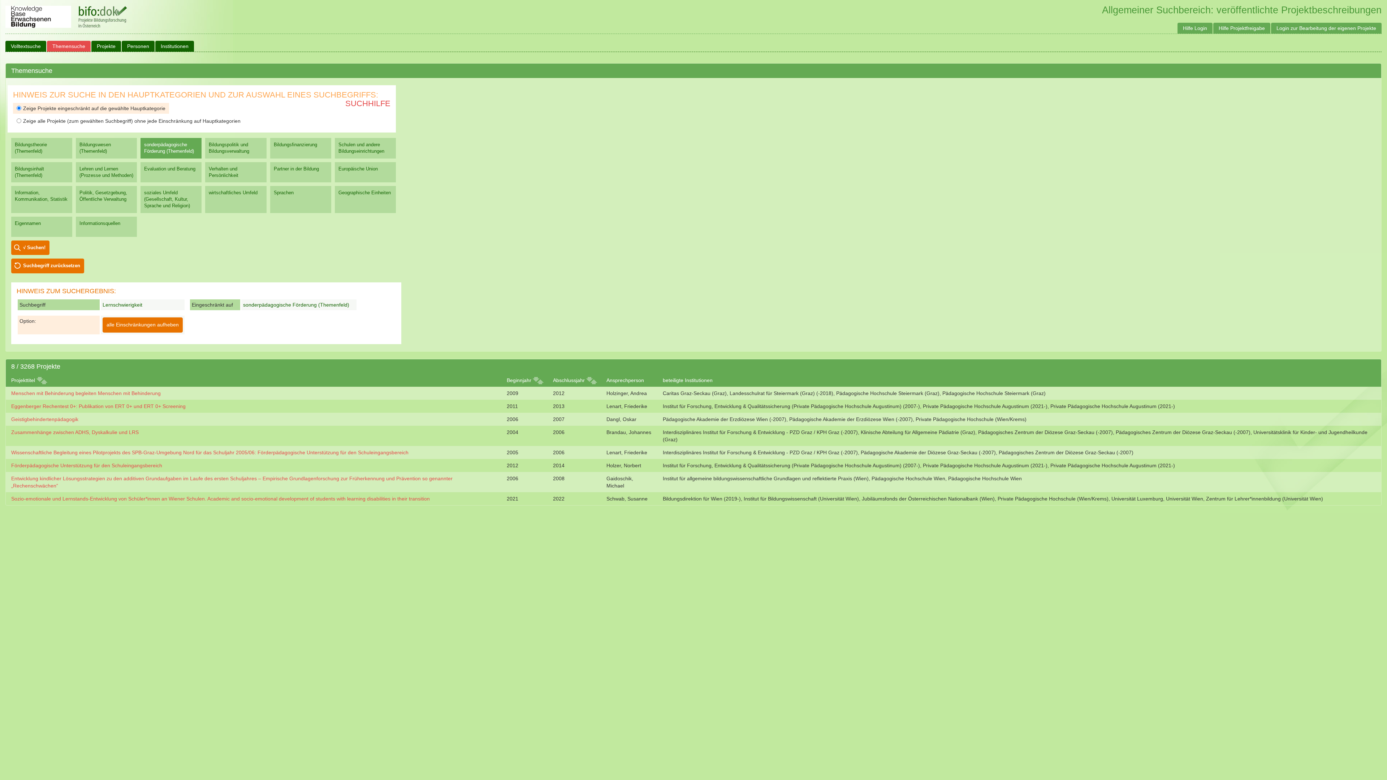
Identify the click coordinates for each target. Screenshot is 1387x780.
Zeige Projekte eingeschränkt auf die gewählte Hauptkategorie (94, 108)
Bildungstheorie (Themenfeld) (31, 148)
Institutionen (175, 46)
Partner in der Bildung (296, 169)
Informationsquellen (99, 223)
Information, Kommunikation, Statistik (41, 196)
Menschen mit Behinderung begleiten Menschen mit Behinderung (86, 393)
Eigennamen (28, 223)
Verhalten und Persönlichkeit (223, 172)
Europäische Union (358, 169)
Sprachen (284, 192)
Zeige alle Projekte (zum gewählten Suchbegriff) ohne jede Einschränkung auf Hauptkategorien (132, 121)
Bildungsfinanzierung (295, 144)
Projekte (106, 46)
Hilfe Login (1195, 28)
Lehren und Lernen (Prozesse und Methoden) (106, 172)
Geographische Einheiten (364, 192)
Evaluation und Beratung (169, 169)
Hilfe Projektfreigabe (1242, 28)
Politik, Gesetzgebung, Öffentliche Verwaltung (103, 196)
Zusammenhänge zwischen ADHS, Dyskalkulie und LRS (75, 432)
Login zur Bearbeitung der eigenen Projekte (1326, 28)
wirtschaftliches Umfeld (233, 192)
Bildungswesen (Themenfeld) (95, 148)
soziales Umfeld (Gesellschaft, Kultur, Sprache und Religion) (167, 199)
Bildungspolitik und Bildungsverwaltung (229, 148)
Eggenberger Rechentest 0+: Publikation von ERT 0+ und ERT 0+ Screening (98, 406)
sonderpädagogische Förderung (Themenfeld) (169, 148)
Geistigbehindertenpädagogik (44, 419)
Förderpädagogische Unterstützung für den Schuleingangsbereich (86, 465)
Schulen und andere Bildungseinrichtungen (361, 148)
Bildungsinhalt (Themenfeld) (29, 172)
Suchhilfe (367, 103)
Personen (138, 46)
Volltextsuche (26, 46)
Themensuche (68, 46)
